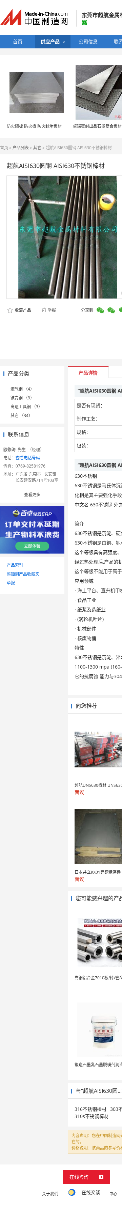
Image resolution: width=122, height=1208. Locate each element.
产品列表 (21, 148)
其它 (37, 148)
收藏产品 (22, 310)
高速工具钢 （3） (26, 407)
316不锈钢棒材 (90, 1109)
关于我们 (50, 1194)
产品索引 (15, 565)
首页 (4, 148)
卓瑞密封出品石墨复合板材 (97, 126)
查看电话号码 (28, 458)
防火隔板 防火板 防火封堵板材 (34, 126)
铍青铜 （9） (22, 398)
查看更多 (32, 495)
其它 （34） (22, 415)
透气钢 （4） (22, 389)
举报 (52, 310)
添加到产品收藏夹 (23, 574)
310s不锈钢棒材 (92, 1116)
